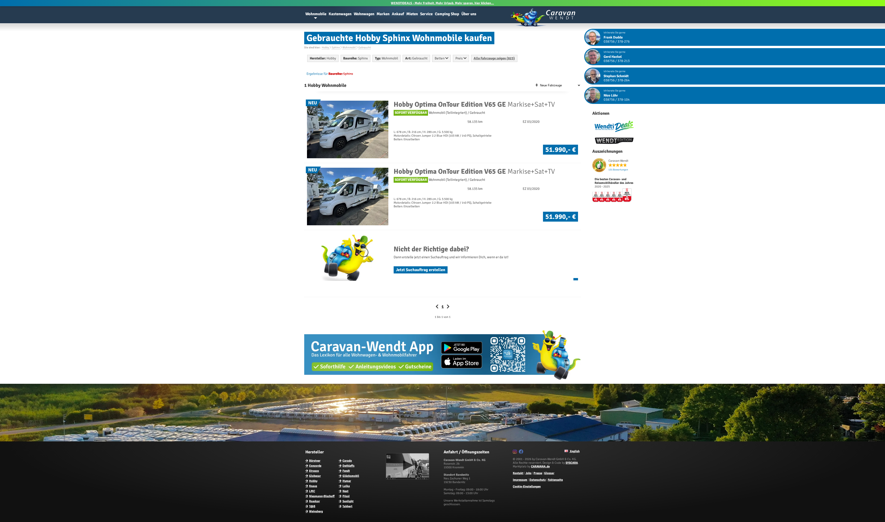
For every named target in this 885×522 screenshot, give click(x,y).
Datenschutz (537, 480)
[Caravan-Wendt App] (442, 381)
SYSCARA (572, 463)
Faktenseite (555, 480)
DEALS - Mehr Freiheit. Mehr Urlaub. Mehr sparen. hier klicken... (442, 3)
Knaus (313, 486)
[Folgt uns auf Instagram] (515, 452)
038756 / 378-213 (617, 61)
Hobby (313, 481)
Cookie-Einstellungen (527, 486)
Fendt (346, 471)
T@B (312, 506)
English (574, 451)
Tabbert (347, 506)
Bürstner (314, 461)
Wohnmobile (315, 14)
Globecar (315, 476)
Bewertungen (618, 169)
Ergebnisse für (317, 74)
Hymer (346, 481)
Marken (383, 14)
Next (345, 491)
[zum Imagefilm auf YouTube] (408, 478)
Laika (346, 486)
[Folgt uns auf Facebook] (522, 452)
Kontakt (518, 473)
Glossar (549, 473)
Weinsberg (316, 511)
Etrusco (314, 471)
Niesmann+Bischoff (322, 496)
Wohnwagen (364, 14)
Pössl (346, 496)
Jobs (528, 473)
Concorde (315, 466)
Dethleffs (348, 466)
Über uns (468, 14)
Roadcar (314, 501)
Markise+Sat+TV (474, 104)
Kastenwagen (340, 14)
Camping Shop (447, 14)
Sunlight (348, 501)
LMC (312, 491)
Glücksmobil (350, 476)
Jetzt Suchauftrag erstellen (420, 269)
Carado (347, 461)
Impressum (520, 480)
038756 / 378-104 (617, 99)
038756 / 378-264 (617, 80)
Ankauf (398, 14)
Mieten (412, 14)
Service (426, 14)
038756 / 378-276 (617, 41)
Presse (538, 473)
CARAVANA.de (540, 466)
